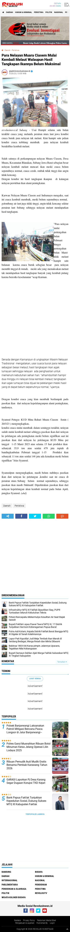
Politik (48, 12)
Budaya (38, 872)
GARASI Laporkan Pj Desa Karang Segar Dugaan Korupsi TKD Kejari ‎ (26, 781)
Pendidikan (41, 884)
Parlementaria (10, 884)
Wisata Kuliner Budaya (14, 897)
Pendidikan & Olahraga (14, 889)
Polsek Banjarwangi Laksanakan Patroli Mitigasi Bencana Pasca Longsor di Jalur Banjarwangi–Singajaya (25, 730)
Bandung (6, 872)
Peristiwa (38, 12)
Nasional (58, 12)
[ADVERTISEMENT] (35, 39)
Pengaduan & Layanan (24, 923)
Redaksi (17, 920)
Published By (42, 923)
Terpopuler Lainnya (35, 814)
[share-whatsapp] (49, 516)
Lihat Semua (35, 679)
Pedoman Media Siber (46, 920)
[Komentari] (62, 516)
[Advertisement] (35, 322)
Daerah (9, 12)
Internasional (9, 880)
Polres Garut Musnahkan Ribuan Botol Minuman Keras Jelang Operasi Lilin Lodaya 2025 (28, 747)
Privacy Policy (29, 920)
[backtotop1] (67, 929)
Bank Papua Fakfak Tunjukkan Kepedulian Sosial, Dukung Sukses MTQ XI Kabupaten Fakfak (26, 801)
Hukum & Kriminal (23, 12)
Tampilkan (61, 662)
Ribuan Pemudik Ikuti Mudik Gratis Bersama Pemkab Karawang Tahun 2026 (27, 765)
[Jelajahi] (66, 5)
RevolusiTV (41, 893)
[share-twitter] (35, 516)
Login (52, 923)
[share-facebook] (21, 516)
